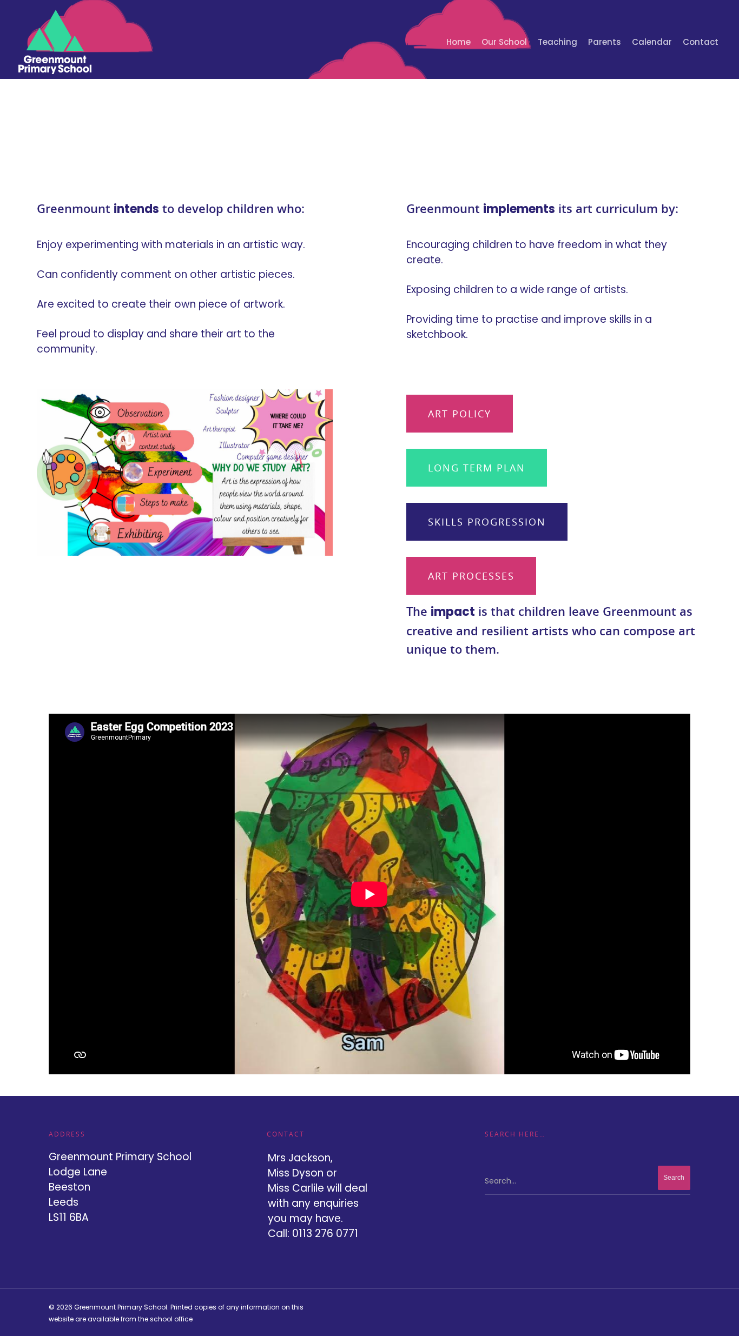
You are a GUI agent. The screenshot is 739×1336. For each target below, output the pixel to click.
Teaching (557, 42)
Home (458, 42)
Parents (604, 42)
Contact (700, 42)
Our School (504, 42)
